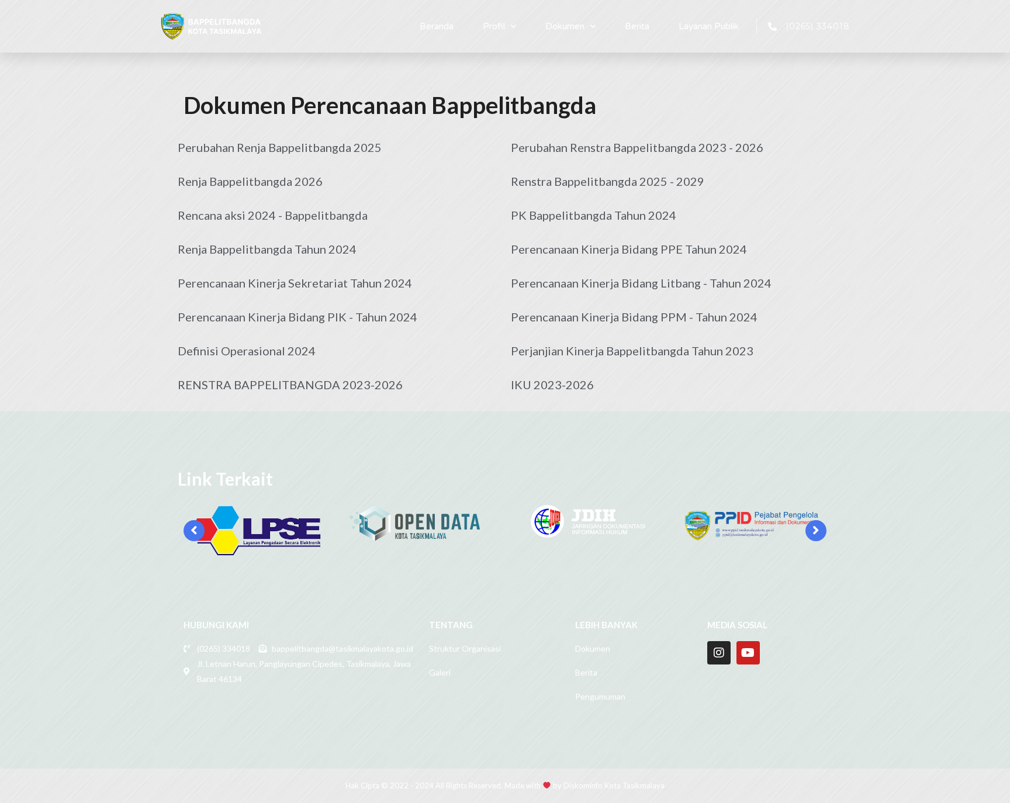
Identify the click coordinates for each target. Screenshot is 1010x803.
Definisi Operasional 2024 (247, 351)
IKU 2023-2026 (552, 385)
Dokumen (564, 26)
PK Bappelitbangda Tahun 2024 (593, 215)
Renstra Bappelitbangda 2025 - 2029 (607, 181)
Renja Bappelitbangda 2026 (250, 181)
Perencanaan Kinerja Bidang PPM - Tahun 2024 (634, 317)
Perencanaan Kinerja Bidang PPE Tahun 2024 (629, 249)
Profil (494, 26)
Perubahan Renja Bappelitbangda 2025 (280, 147)
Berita (637, 26)
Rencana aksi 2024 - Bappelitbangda (273, 215)
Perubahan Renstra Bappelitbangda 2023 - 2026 (637, 147)
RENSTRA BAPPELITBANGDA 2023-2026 (290, 385)
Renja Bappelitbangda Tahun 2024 (267, 249)
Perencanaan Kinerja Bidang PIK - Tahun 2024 (297, 317)
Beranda (437, 26)
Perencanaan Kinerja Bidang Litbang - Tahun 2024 (641, 283)
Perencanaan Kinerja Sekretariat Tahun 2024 (295, 283)
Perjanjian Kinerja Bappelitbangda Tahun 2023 (632, 351)
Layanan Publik (709, 26)
